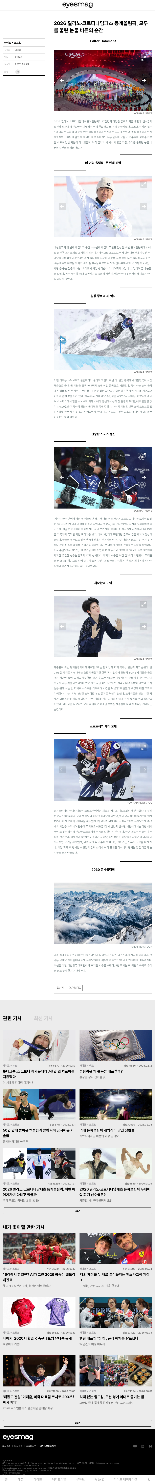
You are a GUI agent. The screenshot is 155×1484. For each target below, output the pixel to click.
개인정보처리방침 (48, 1446)
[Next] (143, 80)
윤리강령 (18, 1446)
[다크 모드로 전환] (149, 1479)
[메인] (77, 5)
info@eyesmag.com (107, 1463)
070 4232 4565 (85, 1463)
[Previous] (62, 80)
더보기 (77, 1211)
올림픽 (60, 987)
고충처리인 (31, 1446)
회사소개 (6, 1446)
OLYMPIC (75, 987)
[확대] (143, 58)
